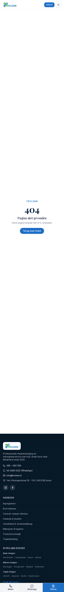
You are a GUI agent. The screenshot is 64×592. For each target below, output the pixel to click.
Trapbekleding (10, 539)
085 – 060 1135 (14, 465)
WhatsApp (32, 589)
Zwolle (23, 576)
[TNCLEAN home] (10, 4)
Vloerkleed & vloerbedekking (17, 524)
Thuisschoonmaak (12, 534)
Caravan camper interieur (15, 513)
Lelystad (15, 576)
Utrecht (6, 576)
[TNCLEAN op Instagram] (5, 487)
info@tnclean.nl (14, 475)
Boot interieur (9, 508)
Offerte (49, 5)
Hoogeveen (19, 567)
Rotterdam (39, 567)
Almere (38, 557)
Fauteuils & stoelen (12, 518)
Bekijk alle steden (11, 582)
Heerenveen (33, 576)
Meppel (29, 567)
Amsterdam (8, 557)
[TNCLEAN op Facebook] (12, 487)
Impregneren (9, 503)
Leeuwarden (20, 557)
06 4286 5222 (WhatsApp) (20, 470)
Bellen (10, 589)
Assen (30, 557)
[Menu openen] (58, 4)
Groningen (7, 567)
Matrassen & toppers (13, 529)
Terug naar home (32, 231)
